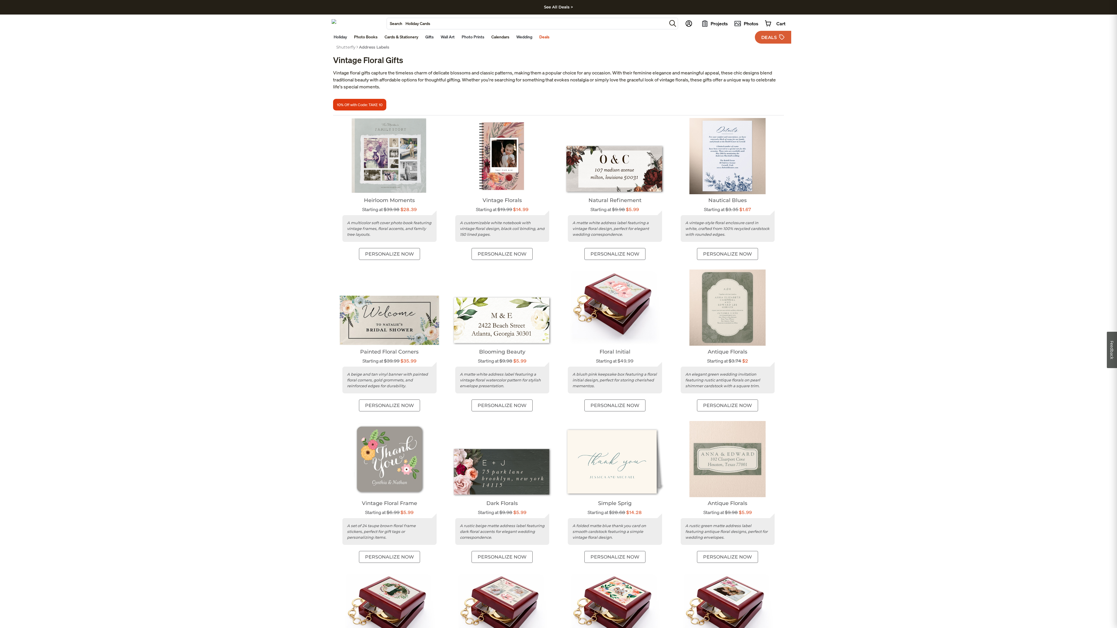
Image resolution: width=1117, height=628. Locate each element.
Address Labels (374, 47)
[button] (673, 23)
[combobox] (527, 23)
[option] (345, 47)
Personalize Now (389, 254)
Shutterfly (345, 47)
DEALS (769, 37)
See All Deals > (558, 7)
